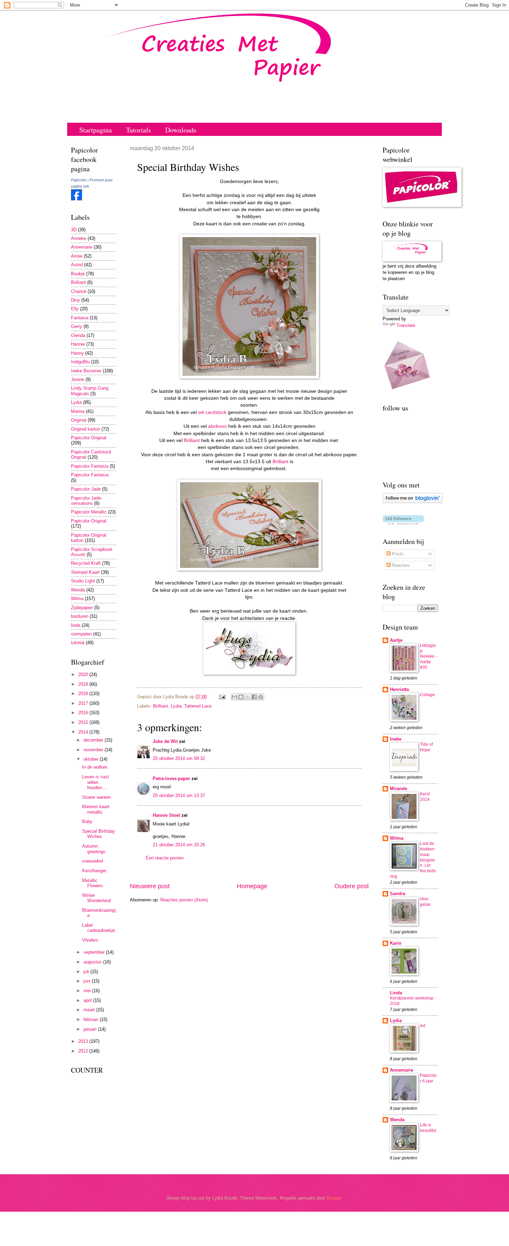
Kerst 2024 (425, 796)
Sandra (397, 893)
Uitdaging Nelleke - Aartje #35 (428, 656)
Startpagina (95, 130)
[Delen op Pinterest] (260, 696)
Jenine (77, 379)
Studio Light (83, 580)
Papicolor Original (88, 437)
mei (87, 990)
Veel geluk (425, 902)
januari (90, 1029)
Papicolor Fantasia (89, 466)
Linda (396, 992)
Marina (77, 411)
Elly (75, 308)
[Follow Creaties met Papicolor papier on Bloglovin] (413, 501)
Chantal (78, 291)
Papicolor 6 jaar (428, 1078)
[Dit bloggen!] (241, 696)
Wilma (77, 598)
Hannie (78, 344)
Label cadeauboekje (98, 928)
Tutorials (138, 130)
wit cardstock (212, 412)
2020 (83, 674)
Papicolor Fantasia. (90, 474)
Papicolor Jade (86, 489)
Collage (427, 694)
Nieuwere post (150, 886)
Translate (405, 325)
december (94, 740)
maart (89, 1009)
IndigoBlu (80, 361)
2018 (83, 693)
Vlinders (90, 940)
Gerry (76, 326)
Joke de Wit (165, 741)
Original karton (85, 429)
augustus (93, 961)
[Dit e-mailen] (234, 696)
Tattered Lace (198, 706)
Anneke (78, 238)
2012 (83, 1051)
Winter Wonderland (96, 898)
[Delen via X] (247, 696)
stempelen (81, 634)
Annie (76, 256)
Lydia (176, 706)
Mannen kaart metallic (95, 809)
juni (87, 981)
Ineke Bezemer (86, 370)
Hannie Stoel (166, 815)
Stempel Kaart (85, 572)
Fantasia (79, 317)
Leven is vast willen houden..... (95, 782)
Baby (87, 821)
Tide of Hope (426, 747)
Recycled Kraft (86, 563)
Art (422, 1025)
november (94, 749)
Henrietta (399, 689)
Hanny (77, 353)
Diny (75, 300)
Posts (397, 553)
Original (78, 420)
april (88, 1000)
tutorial (77, 642)
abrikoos (218, 426)
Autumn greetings (94, 848)
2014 (83, 732)
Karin (395, 943)
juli (86, 971)
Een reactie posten (165, 857)
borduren (79, 616)
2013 (83, 1041)
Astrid (77, 264)
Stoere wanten (96, 797)
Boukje (78, 273)
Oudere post (351, 886)
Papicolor (79, 180)
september (94, 952)
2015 (83, 722)
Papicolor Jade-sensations (86, 500)
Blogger (334, 1198)
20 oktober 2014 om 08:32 (179, 758)
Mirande (398, 788)
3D (74, 229)
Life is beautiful (428, 1128)
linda (75, 625)
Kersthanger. (94, 870)
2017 (83, 703)
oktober (91, 759)
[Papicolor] (76, 198)
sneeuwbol (92, 861)
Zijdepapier (82, 607)
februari (91, 1019)
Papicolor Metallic (89, 511)
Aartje (396, 640)
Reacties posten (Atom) (184, 899)
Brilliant (192, 440)
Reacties (400, 565)
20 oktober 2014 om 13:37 (179, 795)
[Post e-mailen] (222, 696)
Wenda (78, 589)
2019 (83, 684)
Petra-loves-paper (171, 778)
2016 (83, 712)
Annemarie (81, 247)
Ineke (395, 739)
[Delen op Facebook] (254, 696)
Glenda (78, 335)
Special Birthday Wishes (98, 834)
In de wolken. (95, 767)
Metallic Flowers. (93, 883)
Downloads (180, 130)
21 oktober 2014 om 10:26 (179, 844)
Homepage (252, 886)
